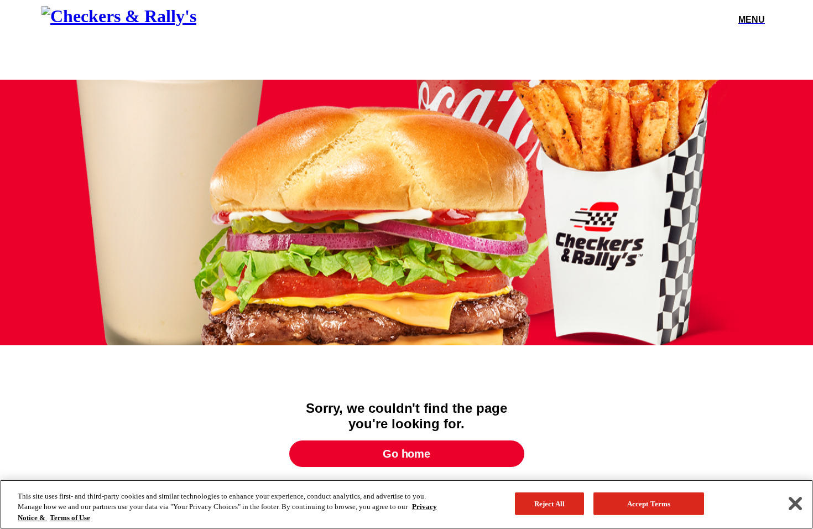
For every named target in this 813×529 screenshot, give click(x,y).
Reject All (549, 503)
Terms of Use (70, 518)
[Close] (795, 503)
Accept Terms (649, 503)
